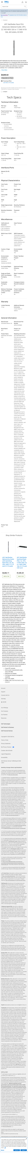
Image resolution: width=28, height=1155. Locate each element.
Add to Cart (6, 576)
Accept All (23, 1150)
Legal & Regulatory (6, 754)
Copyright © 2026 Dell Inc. (7, 736)
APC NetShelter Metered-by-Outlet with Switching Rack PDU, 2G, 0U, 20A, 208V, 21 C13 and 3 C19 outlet (8, 562)
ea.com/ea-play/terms (20, 880)
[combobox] (14, 6)
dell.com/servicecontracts (12, 815)
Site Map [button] (3, 698)
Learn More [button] (5, 82)
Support (3, 691)
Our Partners (4, 714)
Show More (4, 70)
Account (3, 688)
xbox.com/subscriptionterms (8, 876)
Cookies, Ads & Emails (6, 750)
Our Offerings (4, 707)
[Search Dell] (25, 6)
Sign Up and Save (4, 15)
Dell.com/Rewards (7, 1126)
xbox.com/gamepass (10, 880)
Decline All (17, 1150)
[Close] (26, 1138)
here (15, 903)
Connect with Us (5, 695)
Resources (3, 718)
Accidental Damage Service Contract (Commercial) (14, 828)
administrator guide (13, 841)
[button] (22, 2)
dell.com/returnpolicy (13, 774)
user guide (6, 839)
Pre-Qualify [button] (11, 82)
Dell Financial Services (7, 731)
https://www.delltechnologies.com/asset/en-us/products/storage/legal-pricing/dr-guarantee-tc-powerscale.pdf (12, 863)
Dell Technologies (5, 724)
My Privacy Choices (6, 747)
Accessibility (4, 757)
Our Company (4, 711)
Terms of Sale (4, 740)
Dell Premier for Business (7, 727)
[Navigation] (2, 2)
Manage (2, 1150)
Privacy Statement (5, 743)
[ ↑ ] (18, 815)
